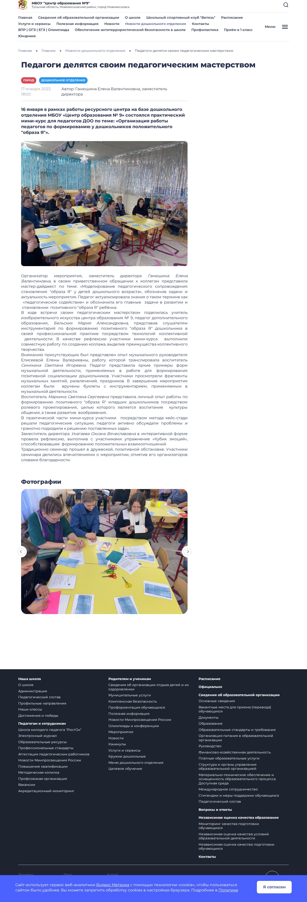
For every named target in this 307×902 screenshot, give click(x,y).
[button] (286, 5)
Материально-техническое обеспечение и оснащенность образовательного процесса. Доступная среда (237, 779)
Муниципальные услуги (129, 695)
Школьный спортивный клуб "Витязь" (180, 17)
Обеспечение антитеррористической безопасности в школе (130, 30)
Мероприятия (120, 732)
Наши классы (30, 709)
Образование (211, 723)
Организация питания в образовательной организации (236, 738)
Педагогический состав (39, 697)
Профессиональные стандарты (45, 748)
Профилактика (204, 30)
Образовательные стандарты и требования (237, 730)
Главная (25, 17)
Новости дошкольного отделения (155, 24)
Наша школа (29, 679)
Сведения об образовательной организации (78, 17)
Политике (228, 890)
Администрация (32, 691)
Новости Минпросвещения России (49, 760)
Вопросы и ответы (215, 810)
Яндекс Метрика (112, 885)
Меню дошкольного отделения (135, 762)
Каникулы (117, 744)
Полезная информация (77, 24)
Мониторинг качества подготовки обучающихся (229, 826)
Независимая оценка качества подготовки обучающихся (236, 846)
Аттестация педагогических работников (53, 754)
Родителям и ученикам (129, 679)
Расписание (232, 17)
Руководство (210, 746)
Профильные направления (42, 703)
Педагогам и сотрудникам (42, 724)
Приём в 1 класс (238, 30)
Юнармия (27, 36)
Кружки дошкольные (127, 756)
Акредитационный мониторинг (46, 791)
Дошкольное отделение (63, 80)
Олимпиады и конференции (133, 726)
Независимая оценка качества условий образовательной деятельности (234, 836)
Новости (111, 24)
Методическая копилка (38, 772)
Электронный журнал (37, 736)
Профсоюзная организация (42, 779)
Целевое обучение (125, 768)
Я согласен (274, 887)
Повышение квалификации (43, 766)
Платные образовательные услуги (229, 758)
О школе (133, 17)
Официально (210, 687)
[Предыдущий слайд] (21, 552)
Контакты (200, 24)
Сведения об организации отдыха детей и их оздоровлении (148, 687)
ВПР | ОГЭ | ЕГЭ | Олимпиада (43, 30)
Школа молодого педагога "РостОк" (49, 730)
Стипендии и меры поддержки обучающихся (239, 795)
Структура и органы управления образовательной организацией (227, 766)
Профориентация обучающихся (136, 707)
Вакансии (26, 785)
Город (28, 80)
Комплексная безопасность (132, 701)
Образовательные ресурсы (42, 742)
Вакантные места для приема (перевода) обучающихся (235, 709)
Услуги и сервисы (34, 24)
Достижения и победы (38, 715)
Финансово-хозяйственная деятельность (235, 752)
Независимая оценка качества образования (239, 818)
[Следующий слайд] (187, 552)
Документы (208, 717)
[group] (104, 551)
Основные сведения (217, 701)
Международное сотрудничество (228, 789)
